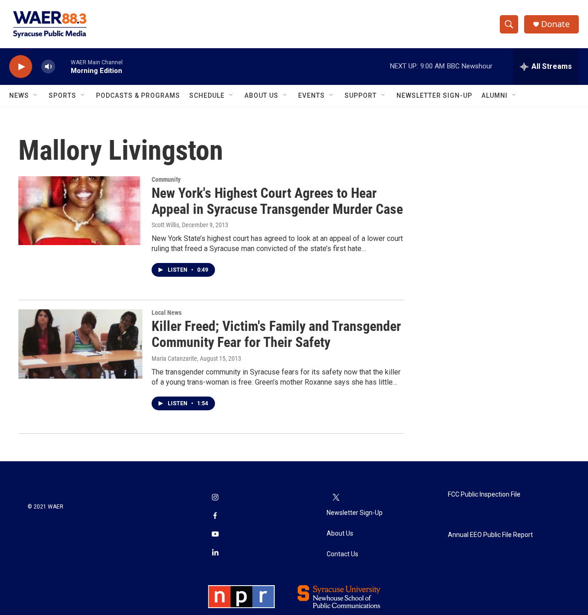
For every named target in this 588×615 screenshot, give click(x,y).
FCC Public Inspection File (484, 494)
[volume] (48, 66)
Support (361, 95)
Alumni (494, 95)
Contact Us (342, 554)
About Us (261, 95)
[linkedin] (215, 553)
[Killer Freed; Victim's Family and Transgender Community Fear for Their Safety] (80, 343)
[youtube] (215, 535)
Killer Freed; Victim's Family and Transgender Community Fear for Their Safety (276, 334)
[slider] (63, 66)
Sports (62, 95)
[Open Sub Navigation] (36, 95)
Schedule (207, 95)
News (19, 95)
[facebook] (215, 516)
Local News (166, 312)
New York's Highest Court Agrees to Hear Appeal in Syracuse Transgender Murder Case (277, 201)
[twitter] (336, 498)
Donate (555, 24)
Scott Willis (165, 225)
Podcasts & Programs (138, 95)
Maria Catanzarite (174, 358)
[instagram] (215, 498)
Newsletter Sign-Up (434, 95)
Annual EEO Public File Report (490, 534)
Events (311, 95)
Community (166, 179)
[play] (20, 67)
